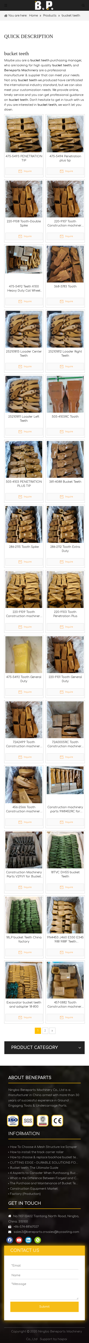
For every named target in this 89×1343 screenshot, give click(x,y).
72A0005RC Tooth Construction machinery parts (65, 744)
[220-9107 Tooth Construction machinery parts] (65, 205)
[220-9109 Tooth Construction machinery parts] (23, 591)
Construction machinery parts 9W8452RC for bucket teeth (65, 810)
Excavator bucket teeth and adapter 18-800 (23, 1004)
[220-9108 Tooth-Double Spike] (23, 205)
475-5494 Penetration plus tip (65, 158)
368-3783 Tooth (65, 286)
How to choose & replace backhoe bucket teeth (44, 1157)
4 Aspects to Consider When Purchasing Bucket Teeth (44, 1173)
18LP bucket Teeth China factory (24, 939)
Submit (44, 1306)
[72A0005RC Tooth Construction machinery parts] (65, 725)
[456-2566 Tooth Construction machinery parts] (23, 790)
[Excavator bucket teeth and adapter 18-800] (23, 986)
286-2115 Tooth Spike (24, 546)
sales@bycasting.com (62, 1231)
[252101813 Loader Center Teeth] (23, 335)
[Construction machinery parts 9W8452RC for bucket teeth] (65, 780)
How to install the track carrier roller (37, 1152)
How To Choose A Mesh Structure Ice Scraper (43, 1147)
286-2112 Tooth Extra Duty (65, 549)
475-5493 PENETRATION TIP (24, 158)
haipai (62, 1339)
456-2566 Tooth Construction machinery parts (24, 810)
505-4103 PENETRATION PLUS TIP (24, 483)
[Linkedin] (28, 1240)
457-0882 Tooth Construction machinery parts (65, 1005)
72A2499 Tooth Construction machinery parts (24, 744)
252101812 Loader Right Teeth (65, 353)
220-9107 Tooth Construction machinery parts (65, 224)
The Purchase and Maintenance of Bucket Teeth (44, 1183)
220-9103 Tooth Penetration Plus (65, 614)
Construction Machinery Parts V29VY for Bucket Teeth (24, 875)
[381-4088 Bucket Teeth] (65, 465)
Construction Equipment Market (34, 1188)
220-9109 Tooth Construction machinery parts (24, 614)
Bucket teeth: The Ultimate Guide (34, 1167)
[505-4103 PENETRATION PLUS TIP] (23, 465)
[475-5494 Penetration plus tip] (65, 138)
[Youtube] (19, 1240)
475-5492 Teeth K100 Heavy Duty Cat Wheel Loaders (23, 289)
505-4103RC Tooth (65, 416)
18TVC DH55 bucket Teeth (65, 874)
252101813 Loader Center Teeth (24, 353)
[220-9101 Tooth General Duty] (65, 660)
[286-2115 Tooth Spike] (23, 530)
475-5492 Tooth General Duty (23, 679)
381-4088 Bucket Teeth (65, 481)
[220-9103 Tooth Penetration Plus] (65, 591)
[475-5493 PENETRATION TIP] (23, 138)
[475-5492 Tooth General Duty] (23, 662)
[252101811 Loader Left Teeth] (23, 400)
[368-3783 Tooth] (65, 267)
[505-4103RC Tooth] (65, 400)
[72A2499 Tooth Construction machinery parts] (23, 725)
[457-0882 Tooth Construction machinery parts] (65, 986)
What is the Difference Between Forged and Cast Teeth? (44, 1178)
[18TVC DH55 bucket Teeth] (65, 856)
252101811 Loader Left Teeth (23, 418)
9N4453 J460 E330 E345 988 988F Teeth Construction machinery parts (65, 940)
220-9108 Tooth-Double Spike (24, 223)
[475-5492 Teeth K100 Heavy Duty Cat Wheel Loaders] (23, 259)
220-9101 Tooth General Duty (65, 679)
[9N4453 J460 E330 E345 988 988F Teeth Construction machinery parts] (65, 921)
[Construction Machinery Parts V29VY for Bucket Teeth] (23, 856)
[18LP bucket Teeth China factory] (23, 921)
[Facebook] (9, 1240)
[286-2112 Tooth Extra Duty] (65, 530)
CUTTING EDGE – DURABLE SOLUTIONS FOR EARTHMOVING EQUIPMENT (44, 1162)
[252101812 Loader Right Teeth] (65, 335)
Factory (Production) (25, 1193)
